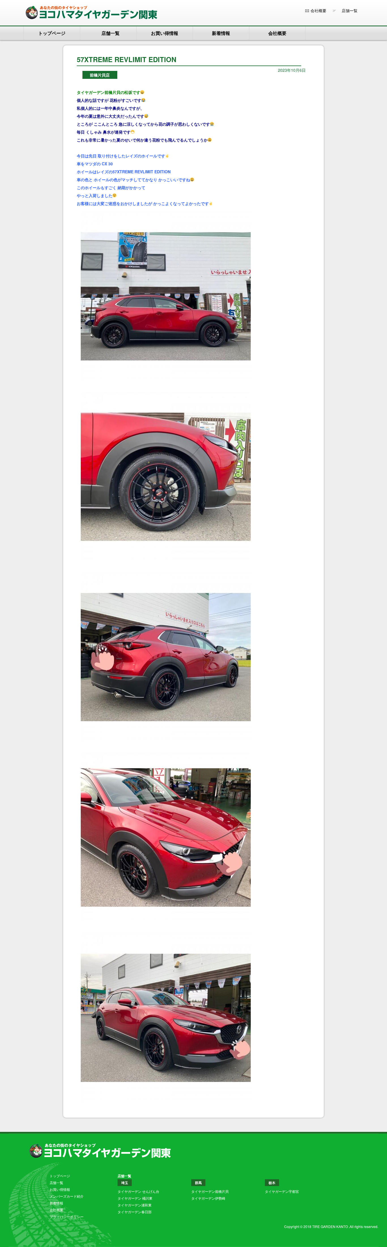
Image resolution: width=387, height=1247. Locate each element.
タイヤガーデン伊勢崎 (208, 1198)
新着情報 (221, 33)
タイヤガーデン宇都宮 (282, 1191)
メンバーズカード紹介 (67, 1196)
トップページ (51, 33)
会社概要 (318, 10)
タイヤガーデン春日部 (135, 1211)
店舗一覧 (348, 10)
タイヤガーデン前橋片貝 (210, 1191)
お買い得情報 (164, 33)
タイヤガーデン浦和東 (135, 1204)
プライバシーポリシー (67, 1216)
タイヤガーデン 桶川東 (135, 1198)
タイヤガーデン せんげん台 (138, 1191)
